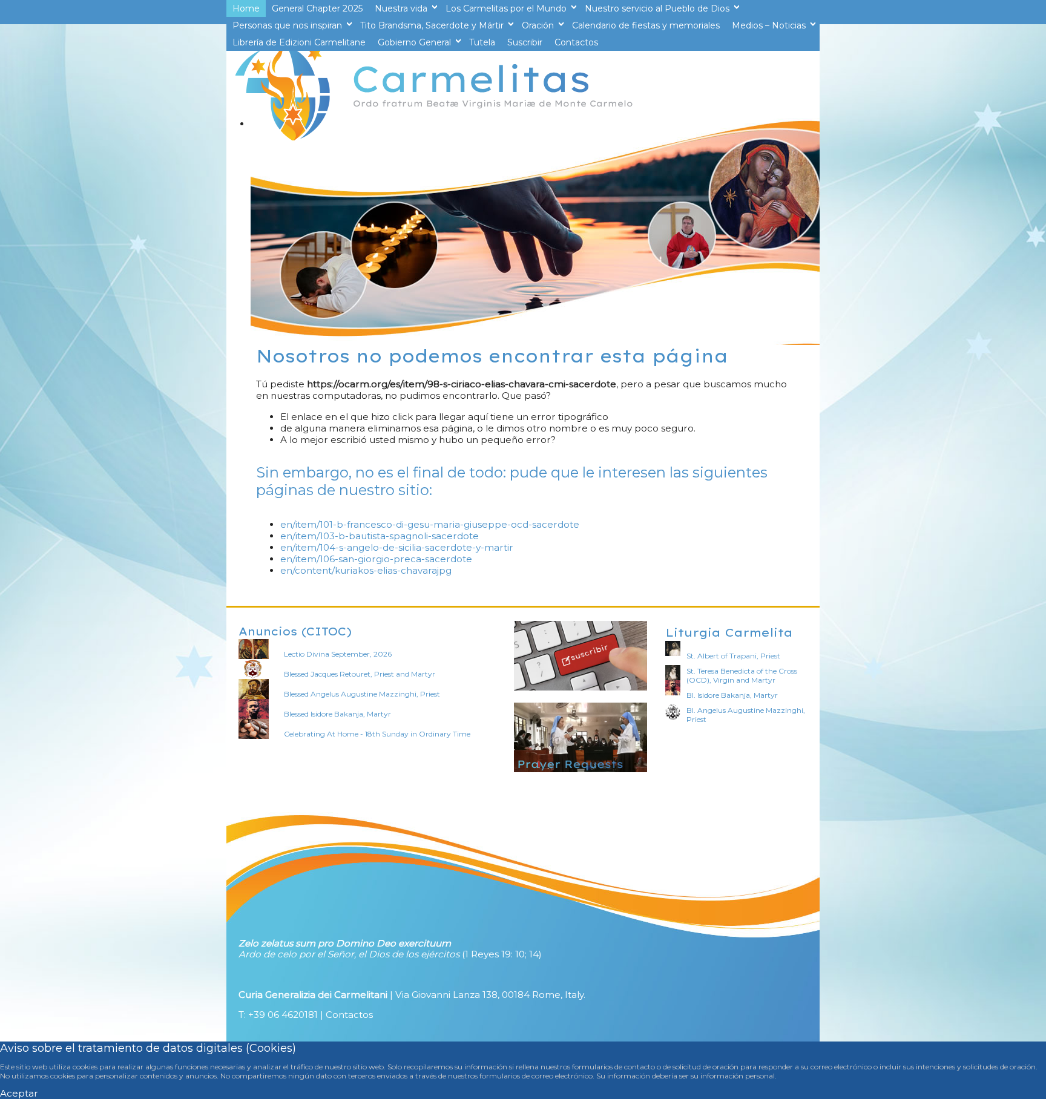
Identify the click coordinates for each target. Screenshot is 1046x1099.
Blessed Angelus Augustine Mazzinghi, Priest (362, 693)
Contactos (349, 1014)
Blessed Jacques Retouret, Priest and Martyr (359, 673)
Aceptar (19, 1093)
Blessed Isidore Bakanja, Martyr (337, 713)
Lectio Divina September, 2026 (338, 653)
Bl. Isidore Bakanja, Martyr (732, 695)
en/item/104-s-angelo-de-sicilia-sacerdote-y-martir (396, 547)
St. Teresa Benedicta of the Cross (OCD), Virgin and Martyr (741, 675)
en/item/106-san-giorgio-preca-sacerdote (376, 559)
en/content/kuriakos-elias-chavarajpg (366, 570)
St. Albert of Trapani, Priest (733, 655)
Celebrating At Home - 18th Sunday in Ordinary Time (377, 733)
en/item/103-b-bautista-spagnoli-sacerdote (379, 536)
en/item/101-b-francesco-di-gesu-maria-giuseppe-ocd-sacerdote (429, 524)
